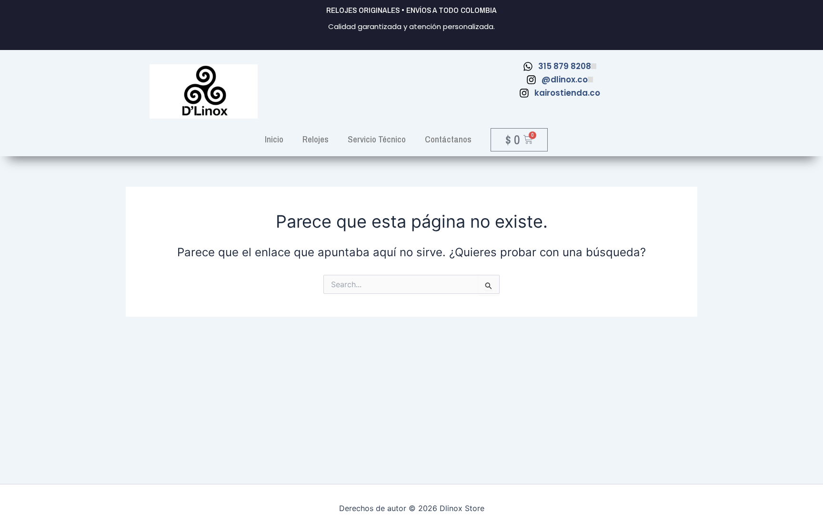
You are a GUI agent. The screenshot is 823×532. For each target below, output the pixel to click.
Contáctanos (448, 139)
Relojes (315, 139)
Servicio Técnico (377, 139)
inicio (274, 139)
